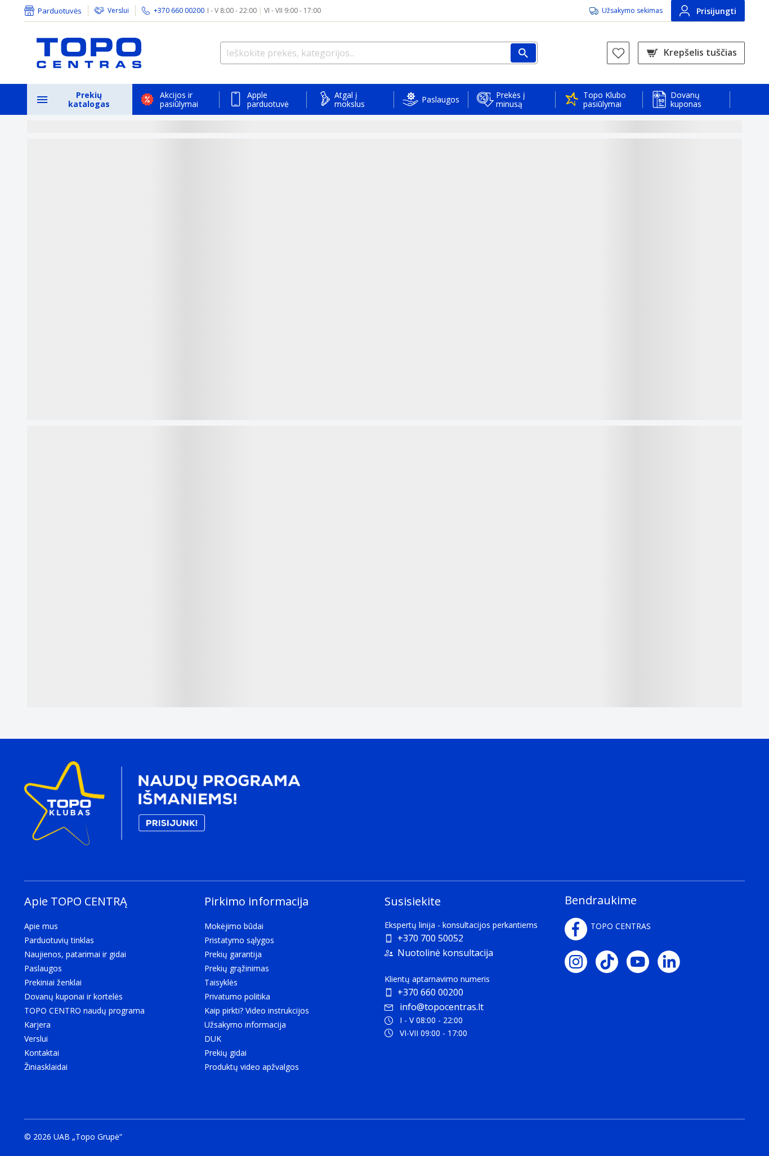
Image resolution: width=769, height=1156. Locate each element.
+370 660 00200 (430, 992)
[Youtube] (642, 961)
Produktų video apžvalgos (251, 1067)
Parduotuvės (60, 11)
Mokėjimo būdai (233, 926)
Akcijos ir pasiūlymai (179, 99)
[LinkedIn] (673, 961)
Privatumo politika (237, 996)
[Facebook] (576, 929)
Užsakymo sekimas (632, 10)
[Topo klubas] (162, 807)
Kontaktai (41, 1052)
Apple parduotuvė (268, 99)
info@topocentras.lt (442, 1007)
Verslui (118, 10)
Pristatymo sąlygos (239, 940)
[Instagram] (580, 961)
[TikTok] (611, 961)
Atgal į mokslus (349, 99)
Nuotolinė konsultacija (445, 953)
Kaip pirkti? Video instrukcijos (256, 1010)
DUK (212, 1038)
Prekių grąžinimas (236, 968)
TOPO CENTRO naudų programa (84, 1010)
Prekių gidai (225, 1052)
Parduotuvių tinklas (59, 940)
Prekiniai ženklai (53, 982)
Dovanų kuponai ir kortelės (73, 996)
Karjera (37, 1024)
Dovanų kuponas (685, 99)
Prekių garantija (233, 954)
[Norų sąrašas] (618, 53)
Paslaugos (440, 99)
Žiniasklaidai (46, 1067)
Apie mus (41, 926)
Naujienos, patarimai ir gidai (75, 954)
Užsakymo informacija (245, 1024)
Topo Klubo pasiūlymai (604, 99)
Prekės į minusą (510, 99)
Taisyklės (221, 982)
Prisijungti (716, 11)
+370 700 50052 (430, 938)
